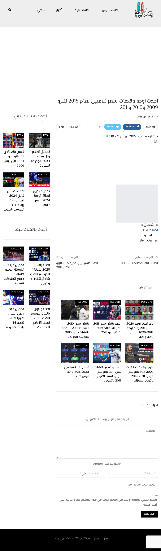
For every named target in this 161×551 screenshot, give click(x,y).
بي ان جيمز (57, 538)
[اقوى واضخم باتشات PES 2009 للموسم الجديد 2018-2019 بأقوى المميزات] (139, 353)
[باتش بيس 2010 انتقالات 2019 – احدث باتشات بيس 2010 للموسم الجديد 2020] (75, 310)
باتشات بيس (110, 10)
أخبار (59, 10)
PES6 (46, 135)
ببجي (41, 10)
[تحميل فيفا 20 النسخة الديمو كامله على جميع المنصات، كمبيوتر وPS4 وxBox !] (13, 254)
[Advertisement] (80, 61)
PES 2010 (146, 302)
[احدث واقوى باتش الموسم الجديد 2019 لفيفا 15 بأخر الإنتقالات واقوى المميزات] (39, 297)
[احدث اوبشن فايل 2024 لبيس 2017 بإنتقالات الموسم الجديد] (13, 179)
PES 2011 (115, 302)
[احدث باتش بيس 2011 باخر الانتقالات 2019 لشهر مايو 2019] (107, 310)
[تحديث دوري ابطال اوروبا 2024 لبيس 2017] (39, 179)
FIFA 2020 (17, 249)
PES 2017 (43, 175)
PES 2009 (146, 346)
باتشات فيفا (82, 10)
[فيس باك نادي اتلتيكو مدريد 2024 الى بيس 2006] (13, 140)
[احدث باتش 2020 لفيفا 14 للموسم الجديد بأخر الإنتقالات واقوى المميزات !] (39, 254)
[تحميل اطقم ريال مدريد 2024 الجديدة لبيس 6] (39, 140)
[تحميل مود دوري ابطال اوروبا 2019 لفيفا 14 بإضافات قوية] (13, 297)
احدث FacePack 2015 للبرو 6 (139, 263)
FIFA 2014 (43, 249)
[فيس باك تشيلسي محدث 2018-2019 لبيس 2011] (75, 353)
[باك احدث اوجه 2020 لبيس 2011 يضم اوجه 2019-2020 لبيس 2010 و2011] (139, 310)
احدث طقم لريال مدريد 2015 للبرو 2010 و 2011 (77, 265)
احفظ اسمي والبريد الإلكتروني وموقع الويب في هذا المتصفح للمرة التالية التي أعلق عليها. (108, 502)
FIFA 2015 (43, 293)
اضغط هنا (150, 230)
